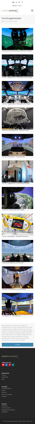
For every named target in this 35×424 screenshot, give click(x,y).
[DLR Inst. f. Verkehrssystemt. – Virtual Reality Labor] (17, 145)
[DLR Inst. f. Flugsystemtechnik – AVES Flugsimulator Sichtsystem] (17, 92)
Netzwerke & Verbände (8, 410)
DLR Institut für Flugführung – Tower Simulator (12, 262)
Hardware (4, 406)
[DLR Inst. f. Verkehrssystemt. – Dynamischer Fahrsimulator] (17, 224)
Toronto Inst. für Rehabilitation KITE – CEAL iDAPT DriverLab (15, 130)
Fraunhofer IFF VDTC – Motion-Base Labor (11, 315)
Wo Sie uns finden (7, 394)
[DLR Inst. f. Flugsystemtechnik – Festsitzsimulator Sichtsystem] (17, 171)
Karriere (4, 392)
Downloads (5, 377)
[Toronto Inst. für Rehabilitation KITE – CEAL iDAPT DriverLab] (17, 118)
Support (4, 396)
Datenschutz (22, 421)
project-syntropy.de (12, 421)
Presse (4, 375)
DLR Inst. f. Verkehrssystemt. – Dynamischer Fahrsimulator (15, 236)
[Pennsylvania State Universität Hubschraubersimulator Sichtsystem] (17, 39)
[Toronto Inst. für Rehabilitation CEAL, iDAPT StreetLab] (17, 277)
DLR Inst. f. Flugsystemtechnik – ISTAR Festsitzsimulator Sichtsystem (17, 77)
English (20, 5)
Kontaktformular (6, 388)
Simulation (5, 412)
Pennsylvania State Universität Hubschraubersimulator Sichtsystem (17, 50)
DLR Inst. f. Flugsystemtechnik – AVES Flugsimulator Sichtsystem (16, 103)
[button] (32, 10)
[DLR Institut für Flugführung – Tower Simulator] (17, 251)
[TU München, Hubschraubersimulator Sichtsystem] (17, 198)
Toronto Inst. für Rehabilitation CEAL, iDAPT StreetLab (14, 289)
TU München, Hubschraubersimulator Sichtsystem (13, 209)
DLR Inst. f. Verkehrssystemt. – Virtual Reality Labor (13, 156)
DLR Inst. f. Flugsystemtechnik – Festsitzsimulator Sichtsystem (15, 183)
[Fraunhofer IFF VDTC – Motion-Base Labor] (17, 304)
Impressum (29, 421)
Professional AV (6, 408)
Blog (3, 379)
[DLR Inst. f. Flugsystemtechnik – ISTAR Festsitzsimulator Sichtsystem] (17, 65)
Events (4, 390)
